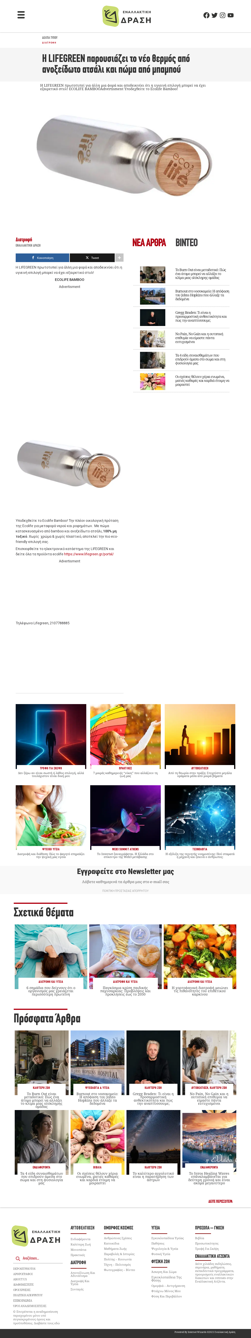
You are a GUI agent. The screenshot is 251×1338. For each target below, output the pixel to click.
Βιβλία (97, 1167)
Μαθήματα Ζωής (115, 1249)
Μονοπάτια (78, 1250)
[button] (21, 15)
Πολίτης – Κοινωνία (118, 1259)
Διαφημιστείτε (23, 1284)
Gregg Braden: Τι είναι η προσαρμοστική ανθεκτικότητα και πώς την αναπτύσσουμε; (201, 316)
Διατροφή (49, 42)
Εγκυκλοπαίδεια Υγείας (167, 1238)
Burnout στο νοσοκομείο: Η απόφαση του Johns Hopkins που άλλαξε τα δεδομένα (202, 295)
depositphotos (24, 1269)
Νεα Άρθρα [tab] (149, 243)
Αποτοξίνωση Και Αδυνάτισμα (83, 1274)
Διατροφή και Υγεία (51, 982)
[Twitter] (214, 15)
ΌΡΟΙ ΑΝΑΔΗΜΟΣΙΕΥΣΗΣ (29, 1306)
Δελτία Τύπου (49, 38)
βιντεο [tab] (186, 243)
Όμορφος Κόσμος (118, 1228)
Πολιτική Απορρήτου (27, 1295)
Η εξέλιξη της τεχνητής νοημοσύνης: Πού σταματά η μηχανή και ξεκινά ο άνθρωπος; (200, 855)
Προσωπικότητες (206, 1243)
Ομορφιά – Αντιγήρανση (168, 1286)
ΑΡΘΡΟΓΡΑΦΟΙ (23, 1274)
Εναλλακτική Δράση (28, 246)
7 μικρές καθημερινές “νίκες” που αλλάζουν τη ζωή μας (125, 774)
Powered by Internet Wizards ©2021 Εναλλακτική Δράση (205, 1332)
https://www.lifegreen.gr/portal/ (89, 554)
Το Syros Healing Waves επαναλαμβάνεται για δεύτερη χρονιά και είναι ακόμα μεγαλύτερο (209, 1178)
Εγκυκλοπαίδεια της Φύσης (166, 1279)
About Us (20, 1279)
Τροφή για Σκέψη (207, 1249)
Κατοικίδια (111, 1243)
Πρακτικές (78, 1255)
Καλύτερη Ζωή (41, 1088)
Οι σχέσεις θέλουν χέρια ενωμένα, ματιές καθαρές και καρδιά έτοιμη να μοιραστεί (202, 380)
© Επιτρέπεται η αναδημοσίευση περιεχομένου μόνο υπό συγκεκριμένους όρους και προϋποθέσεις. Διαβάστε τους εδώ (36, 1317)
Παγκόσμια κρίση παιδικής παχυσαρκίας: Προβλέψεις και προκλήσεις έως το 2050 (125, 990)
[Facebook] (206, 15)
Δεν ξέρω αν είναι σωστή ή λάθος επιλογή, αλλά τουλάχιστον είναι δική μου (51, 774)
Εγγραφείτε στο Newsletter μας (125, 871)
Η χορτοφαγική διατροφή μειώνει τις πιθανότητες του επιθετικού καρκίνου (200, 990)
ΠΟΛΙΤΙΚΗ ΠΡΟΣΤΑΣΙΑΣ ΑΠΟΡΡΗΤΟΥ (125, 890)
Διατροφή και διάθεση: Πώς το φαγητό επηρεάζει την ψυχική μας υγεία (51, 855)
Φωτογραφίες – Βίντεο (119, 1270)
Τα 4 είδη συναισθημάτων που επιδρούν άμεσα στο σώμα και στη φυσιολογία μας (200, 359)
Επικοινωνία (22, 1300)
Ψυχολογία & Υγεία (97, 1088)
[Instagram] (222, 15)
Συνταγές (77, 1289)
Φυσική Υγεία (160, 1254)
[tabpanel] (181, 326)
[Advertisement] (69, 350)
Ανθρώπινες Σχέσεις (118, 1238)
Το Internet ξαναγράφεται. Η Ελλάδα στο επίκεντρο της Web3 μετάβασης (125, 855)
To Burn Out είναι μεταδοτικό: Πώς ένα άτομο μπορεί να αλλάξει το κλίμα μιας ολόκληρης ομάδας (200, 273)
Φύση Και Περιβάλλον (166, 1296)
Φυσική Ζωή (160, 1261)
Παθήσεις (157, 1243)
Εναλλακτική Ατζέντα (212, 1256)
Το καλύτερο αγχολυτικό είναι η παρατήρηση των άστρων (153, 1176)
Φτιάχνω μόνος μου (166, 1291)
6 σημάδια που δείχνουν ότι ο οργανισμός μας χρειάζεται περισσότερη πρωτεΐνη (50, 990)
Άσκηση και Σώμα (163, 1272)
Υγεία (155, 1228)
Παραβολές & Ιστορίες (119, 1254)
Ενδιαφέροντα (41, 1167)
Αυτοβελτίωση (199, 1088)
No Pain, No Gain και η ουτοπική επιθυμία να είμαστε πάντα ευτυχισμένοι (199, 337)
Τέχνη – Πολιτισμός (117, 1264)
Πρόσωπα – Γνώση (209, 1228)
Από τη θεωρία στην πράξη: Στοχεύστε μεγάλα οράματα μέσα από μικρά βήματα (200, 774)
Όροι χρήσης (21, 1290)
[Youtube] (230, 15)
